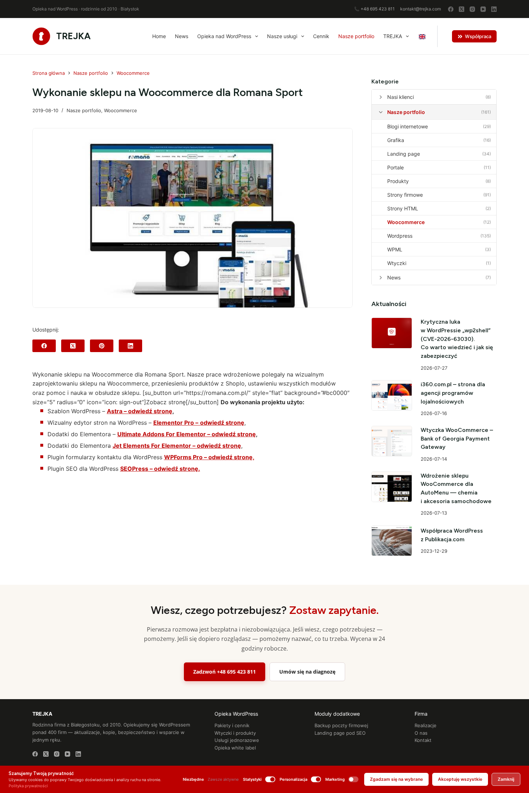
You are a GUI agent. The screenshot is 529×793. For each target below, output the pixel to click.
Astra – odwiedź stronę (139, 411)
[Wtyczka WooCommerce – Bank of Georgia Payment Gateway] (391, 441)
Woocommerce (120, 110)
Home (159, 36)
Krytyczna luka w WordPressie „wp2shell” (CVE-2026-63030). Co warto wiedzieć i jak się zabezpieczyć (457, 338)
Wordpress (399, 236)
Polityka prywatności (28, 785)
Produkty (398, 181)
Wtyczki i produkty (235, 733)
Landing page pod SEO (340, 733)
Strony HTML (402, 208)
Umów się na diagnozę (307, 671)
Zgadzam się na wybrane (396, 779)
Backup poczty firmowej (341, 725)
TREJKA (73, 36)
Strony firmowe (405, 195)
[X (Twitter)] (461, 9)
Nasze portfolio (356, 36)
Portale (395, 167)
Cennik (321, 36)
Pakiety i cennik (231, 725)
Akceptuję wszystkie (460, 779)
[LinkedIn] (494, 9)
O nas (421, 733)
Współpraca (478, 36)
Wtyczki (396, 263)
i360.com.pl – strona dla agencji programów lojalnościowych (453, 393)
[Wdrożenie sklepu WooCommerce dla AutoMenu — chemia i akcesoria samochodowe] (391, 486)
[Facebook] (450, 9)
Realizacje (426, 725)
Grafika (395, 140)
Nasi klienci (400, 97)
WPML (394, 249)
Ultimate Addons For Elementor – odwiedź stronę (186, 434)
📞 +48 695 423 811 (374, 9)
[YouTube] (483, 9)
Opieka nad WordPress (224, 36)
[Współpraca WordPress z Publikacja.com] (391, 540)
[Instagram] (472, 9)
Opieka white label (235, 748)
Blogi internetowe (407, 126)
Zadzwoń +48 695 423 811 (224, 671)
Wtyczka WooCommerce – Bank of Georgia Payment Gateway (457, 438)
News (181, 36)
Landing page (403, 154)
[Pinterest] (101, 345)
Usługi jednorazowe (236, 740)
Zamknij (506, 779)
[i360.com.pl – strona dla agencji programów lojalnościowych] (391, 395)
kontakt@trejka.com (420, 9)
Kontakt (423, 740)
